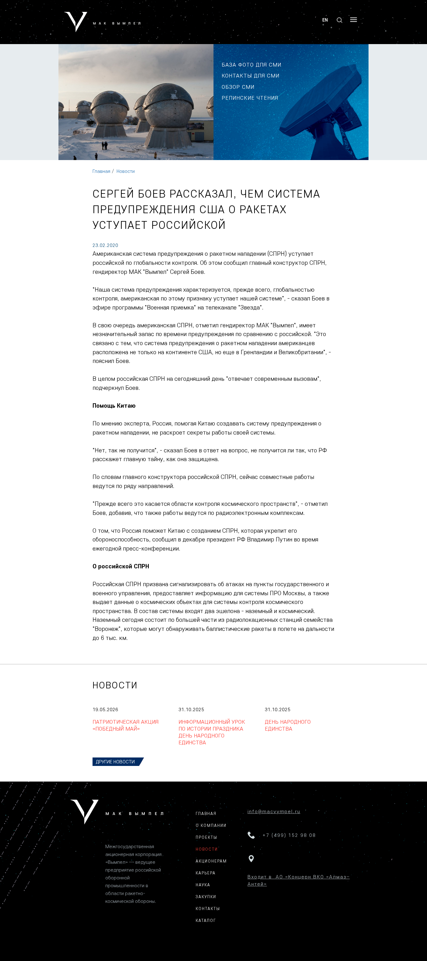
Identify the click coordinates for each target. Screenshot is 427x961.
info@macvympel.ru (274, 811)
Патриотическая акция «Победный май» (125, 725)
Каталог (206, 920)
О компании (211, 825)
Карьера (206, 872)
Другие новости (115, 761)
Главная (101, 171)
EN (325, 20)
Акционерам (211, 860)
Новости (126, 171)
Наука (203, 884)
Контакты (208, 908)
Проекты (206, 837)
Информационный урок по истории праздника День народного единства (211, 732)
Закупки (206, 896)
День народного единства (288, 725)
